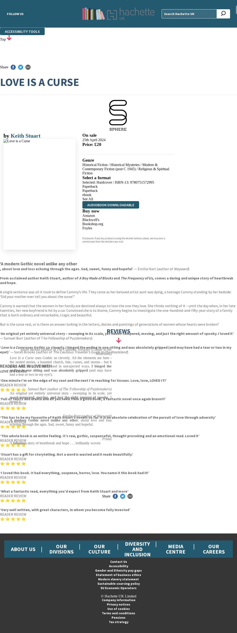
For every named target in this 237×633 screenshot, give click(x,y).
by (7, 136)
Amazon (88, 216)
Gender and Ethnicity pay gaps (118, 570)
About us (23, 549)
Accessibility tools (22, 31)
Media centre (175, 549)
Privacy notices (118, 604)
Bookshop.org (92, 224)
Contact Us (118, 562)
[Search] (223, 13)
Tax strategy (118, 622)
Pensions (118, 617)
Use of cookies (118, 609)
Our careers (214, 549)
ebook (86, 195)
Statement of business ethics (118, 575)
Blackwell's (90, 220)
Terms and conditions (118, 613)
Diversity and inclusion (137, 549)
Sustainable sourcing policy (118, 584)
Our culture (99, 549)
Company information (118, 600)
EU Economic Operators (119, 588)
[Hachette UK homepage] (118, 14)
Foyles (87, 228)
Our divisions (61, 549)
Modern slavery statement (118, 579)
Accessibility (118, 566)
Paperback (90, 186)
